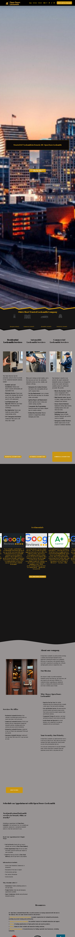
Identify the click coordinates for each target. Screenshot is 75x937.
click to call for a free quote (64, 3)
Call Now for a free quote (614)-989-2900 (37, 171)
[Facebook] (46, 2)
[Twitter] (49, 2)
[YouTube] (54, 2)
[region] (37, 552)
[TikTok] (51, 2)
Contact (40, 3)
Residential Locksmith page (13, 456)
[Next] (69, 540)
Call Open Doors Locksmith (37, 576)
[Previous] (5, 540)
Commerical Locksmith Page (62, 456)
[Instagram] (44, 2)
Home (30, 3)
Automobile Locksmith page (37, 456)
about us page (14, 790)
